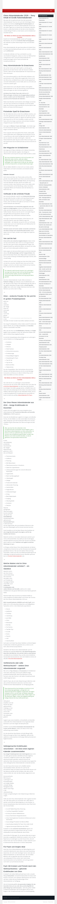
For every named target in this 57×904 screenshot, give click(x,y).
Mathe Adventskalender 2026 (46, 241)
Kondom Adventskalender (15, 556)
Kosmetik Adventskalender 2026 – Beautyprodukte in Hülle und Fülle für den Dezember (45, 198)
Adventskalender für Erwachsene (44, 19)
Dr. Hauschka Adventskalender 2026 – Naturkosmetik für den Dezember (44, 105)
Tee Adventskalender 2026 (45, 355)
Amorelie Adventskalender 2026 (45, 48)
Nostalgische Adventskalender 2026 (44, 278)
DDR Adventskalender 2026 (45, 87)
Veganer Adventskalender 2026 (45, 371)
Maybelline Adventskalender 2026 (45, 245)
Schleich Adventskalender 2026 (45, 329)
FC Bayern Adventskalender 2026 (45, 139)
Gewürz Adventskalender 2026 (45, 156)
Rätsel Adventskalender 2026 (45, 317)
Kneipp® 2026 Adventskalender (43, 192)
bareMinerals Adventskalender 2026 (44, 57)
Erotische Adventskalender (45, 130)
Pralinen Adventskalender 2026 (45, 310)
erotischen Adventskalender (10, 386)
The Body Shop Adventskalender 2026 (44, 358)
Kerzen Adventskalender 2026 (44, 177)
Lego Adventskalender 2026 (45, 218)
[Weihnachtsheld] (11, 4)
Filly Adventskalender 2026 (45, 147)
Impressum (45, 901)
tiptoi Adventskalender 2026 (45, 361)
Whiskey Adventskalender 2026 (45, 390)
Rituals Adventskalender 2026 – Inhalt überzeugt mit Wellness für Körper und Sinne (45, 322)
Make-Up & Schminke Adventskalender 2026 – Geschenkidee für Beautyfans (46, 233)
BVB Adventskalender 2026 (45, 77)
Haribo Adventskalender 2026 (46, 164)
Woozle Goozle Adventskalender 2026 (44, 394)
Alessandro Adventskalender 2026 (45, 44)
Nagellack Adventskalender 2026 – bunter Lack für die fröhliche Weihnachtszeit (45, 269)
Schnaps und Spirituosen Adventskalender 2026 (45, 341)
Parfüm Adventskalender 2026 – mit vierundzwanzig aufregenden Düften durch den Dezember (45, 293)
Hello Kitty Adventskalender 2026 (45, 167)
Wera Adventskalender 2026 (45, 382)
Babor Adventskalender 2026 (45, 51)
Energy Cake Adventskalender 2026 (44, 126)
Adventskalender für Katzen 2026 (45, 31)
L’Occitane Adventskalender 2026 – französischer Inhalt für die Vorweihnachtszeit (45, 212)
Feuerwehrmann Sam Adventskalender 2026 (44, 143)
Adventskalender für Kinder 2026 (45, 36)
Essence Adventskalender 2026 (45, 133)
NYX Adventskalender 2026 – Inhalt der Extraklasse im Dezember (45, 283)
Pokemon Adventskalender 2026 (45, 306)
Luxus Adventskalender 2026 (45, 229)
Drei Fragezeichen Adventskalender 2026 (44, 112)
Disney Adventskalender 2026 (46, 96)
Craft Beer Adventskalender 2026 (45, 84)
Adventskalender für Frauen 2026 (45, 23)
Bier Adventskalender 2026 (45, 68)
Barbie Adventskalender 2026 (46, 54)
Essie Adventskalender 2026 (45, 136)
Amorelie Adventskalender (15, 658)
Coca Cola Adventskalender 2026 (45, 80)
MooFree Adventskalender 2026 (45, 263)
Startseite (5, 897)
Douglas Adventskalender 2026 (45, 99)
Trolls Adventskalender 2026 (45, 363)
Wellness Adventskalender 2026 (45, 379)
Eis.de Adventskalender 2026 (45, 119)
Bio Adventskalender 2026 (45, 75)
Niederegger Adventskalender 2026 (44, 274)
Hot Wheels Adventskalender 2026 (45, 171)
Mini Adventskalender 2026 (45, 248)
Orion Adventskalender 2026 (45, 288)
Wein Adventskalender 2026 (45, 376)
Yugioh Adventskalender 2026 (44, 398)
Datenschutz (50, 901)
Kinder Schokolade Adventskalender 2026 (44, 188)
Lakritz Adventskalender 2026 (46, 216)
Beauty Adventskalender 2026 (44, 61)
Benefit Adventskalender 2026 (44, 65)
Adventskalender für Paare (25, 395)
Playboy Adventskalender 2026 (45, 301)
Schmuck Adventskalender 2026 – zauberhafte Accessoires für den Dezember (45, 335)
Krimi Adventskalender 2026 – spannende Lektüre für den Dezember (46, 206)
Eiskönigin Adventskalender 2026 (45, 122)
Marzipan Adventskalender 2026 (45, 238)
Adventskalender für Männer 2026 (45, 40)
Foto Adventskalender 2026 (45, 153)
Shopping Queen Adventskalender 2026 (44, 348)
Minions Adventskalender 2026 (45, 251)
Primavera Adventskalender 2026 (45, 314)
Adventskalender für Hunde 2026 (45, 27)
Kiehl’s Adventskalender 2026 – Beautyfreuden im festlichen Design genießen (46, 183)
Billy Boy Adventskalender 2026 (45, 72)
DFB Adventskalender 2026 (45, 90)
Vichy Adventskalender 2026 (45, 374)
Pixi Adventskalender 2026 (45, 298)
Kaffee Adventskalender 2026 (46, 174)
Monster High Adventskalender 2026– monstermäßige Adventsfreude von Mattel (45, 257)
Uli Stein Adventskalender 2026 (45, 367)
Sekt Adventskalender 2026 (45, 344)
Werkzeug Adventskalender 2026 (45, 386)
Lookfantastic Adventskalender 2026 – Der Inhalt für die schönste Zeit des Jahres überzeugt (45, 224)
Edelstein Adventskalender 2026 (45, 116)
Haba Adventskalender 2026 (45, 161)
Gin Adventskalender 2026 (45, 159)
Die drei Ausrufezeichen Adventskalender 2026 (44, 93)
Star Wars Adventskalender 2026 (45, 352)
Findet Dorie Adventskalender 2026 (44, 150)
